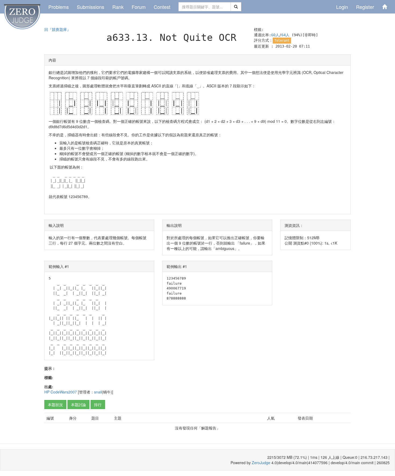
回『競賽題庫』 (57, 29)
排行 (98, 404)
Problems (58, 6)
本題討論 (78, 404)
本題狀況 (55, 404)
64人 (285, 35)
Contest (162, 6)
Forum (139, 6)
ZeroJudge (261, 462)
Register (365, 6)
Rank (118, 6)
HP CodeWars (56, 392)
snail (98, 392)
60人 (275, 35)
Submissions (90, 6)
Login (342, 6)
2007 (72, 392)
